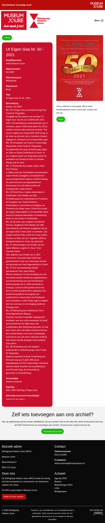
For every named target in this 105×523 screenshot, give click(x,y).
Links (56, 488)
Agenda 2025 (60, 478)
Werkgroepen (60, 491)
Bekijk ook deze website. (14, 497)
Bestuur (57, 481)
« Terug (7, 38)
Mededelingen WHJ (63, 485)
